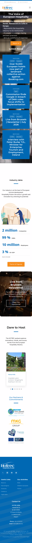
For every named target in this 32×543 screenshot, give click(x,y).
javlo (11, 537)
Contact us (4, 491)
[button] (10, 389)
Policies (19, 488)
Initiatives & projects (22, 485)
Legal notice (4, 494)
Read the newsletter (16, 303)
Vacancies (4, 488)
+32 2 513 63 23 (18, 521)
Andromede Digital (24, 537)
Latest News (16, 49)
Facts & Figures (16, 264)
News (18, 482)
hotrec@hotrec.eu (18, 523)
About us (16, 43)
